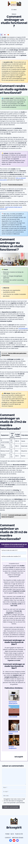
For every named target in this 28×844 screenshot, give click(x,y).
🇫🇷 (1, 34)
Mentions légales (17, 838)
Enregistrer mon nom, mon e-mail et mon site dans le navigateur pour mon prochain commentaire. (14, 800)
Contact (8, 838)
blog (12, 834)
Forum (7, 834)
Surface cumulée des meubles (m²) (11, 556)
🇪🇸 (8, 34)
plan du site (19, 834)
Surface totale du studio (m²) (9, 550)
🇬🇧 (5, 34)
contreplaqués (23, 328)
